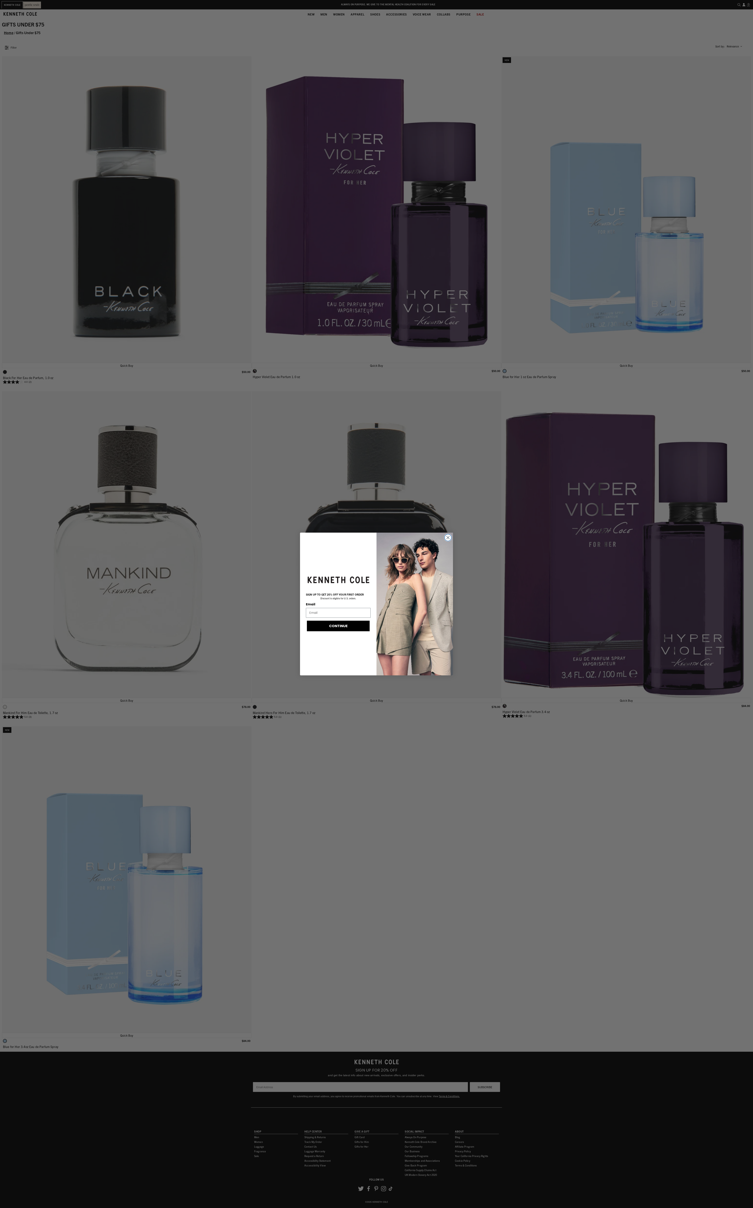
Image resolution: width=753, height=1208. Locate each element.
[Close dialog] (448, 537)
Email (310, 604)
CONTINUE (338, 625)
